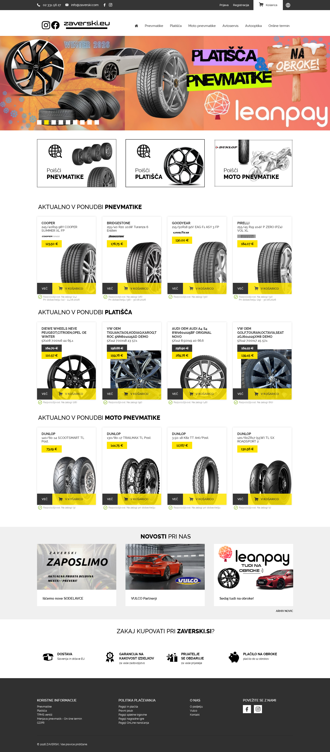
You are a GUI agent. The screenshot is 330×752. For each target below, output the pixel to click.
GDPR (40, 722)
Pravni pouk (126, 710)
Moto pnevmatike (202, 26)
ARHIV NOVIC (284, 611)
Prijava (224, 5)
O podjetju (196, 706)
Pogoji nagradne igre (131, 718)
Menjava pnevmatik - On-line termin (59, 718)
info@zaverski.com (85, 5)
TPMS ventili (44, 714)
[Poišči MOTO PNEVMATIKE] (253, 141)
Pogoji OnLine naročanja (134, 722)
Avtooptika (253, 26)
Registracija (241, 5)
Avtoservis (230, 26)
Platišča (176, 26)
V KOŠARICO (74, 288)
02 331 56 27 (52, 5)
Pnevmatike (154, 26)
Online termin (279, 26)
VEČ (45, 288)
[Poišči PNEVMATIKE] (76, 141)
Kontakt (195, 714)
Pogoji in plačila (128, 706)
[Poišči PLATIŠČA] (165, 141)
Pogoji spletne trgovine (133, 714)
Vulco (193, 710)
